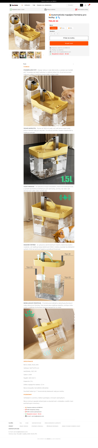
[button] (28, 5)
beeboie (49, 438)
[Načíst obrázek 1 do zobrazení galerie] (15, 55)
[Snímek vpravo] (43, 55)
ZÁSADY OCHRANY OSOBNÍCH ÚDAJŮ (71, 426)
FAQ (21, 423)
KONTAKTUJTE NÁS (36, 423)
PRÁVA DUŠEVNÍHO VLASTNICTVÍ (53, 423)
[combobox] (74, 5)
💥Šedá (53, 28)
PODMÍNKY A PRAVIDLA (37, 426)
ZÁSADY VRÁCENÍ (24, 426)
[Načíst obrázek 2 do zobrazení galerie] (23, 55)
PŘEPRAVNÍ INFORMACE (52, 426)
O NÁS (26, 423)
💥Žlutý (62, 28)
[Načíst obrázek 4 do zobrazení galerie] (38, 55)
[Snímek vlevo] (10, 55)
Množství (52, 31)
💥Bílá (70, 28)
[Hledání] (81, 5)
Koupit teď (69, 43)
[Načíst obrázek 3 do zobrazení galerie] (30, 55)
